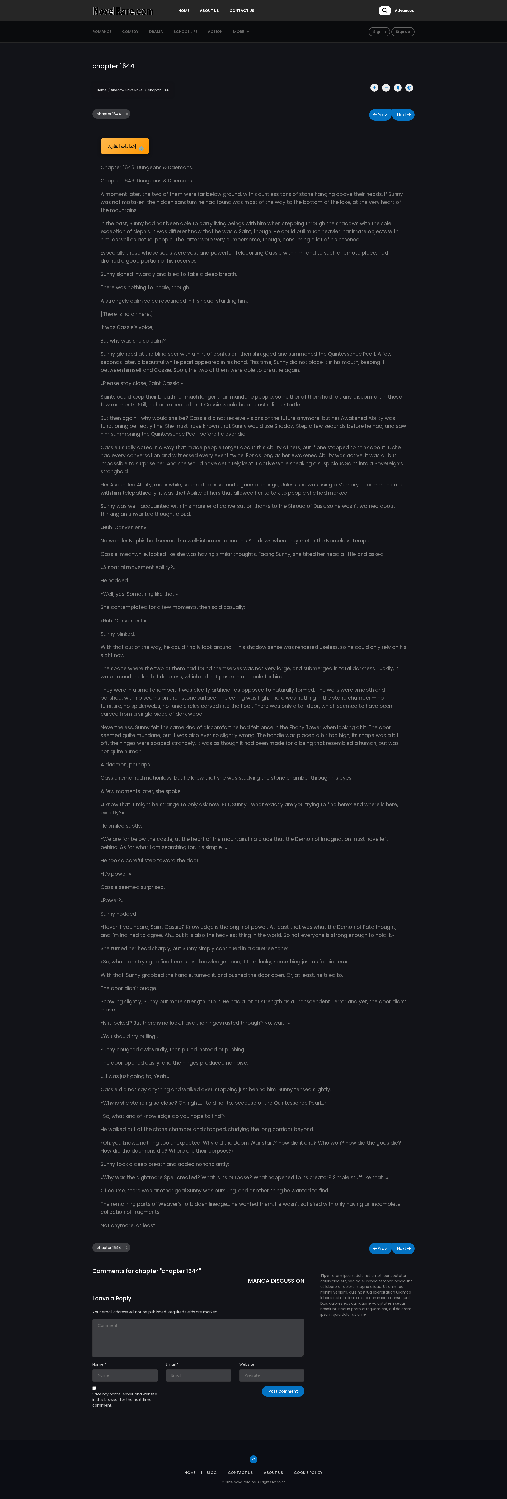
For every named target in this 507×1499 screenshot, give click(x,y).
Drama (156, 31)
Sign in (379, 31)
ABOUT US (209, 10)
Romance (101, 31)
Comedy (130, 31)
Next (401, 115)
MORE (238, 31)
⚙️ (126, 147)
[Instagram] (253, 1459)
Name (98, 1364)
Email (171, 1364)
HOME (183, 10)
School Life (185, 31)
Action (215, 31)
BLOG (211, 1472)
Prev (382, 115)
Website (246, 1364)
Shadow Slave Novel (127, 90)
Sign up (403, 31)
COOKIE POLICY (308, 1472)
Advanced (405, 10)
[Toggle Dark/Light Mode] (409, 88)
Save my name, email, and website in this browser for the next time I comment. (124, 1400)
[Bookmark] (398, 88)
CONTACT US (241, 10)
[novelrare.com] (123, 10)
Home (102, 90)
